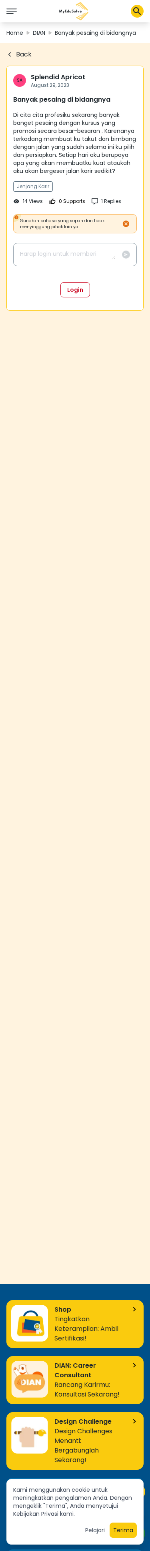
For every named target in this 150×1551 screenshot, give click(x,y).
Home (14, 33)
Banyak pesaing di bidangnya (95, 33)
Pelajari (95, 1530)
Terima (123, 1530)
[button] (74, 11)
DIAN (39, 33)
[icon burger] (11, 11)
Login (75, 290)
